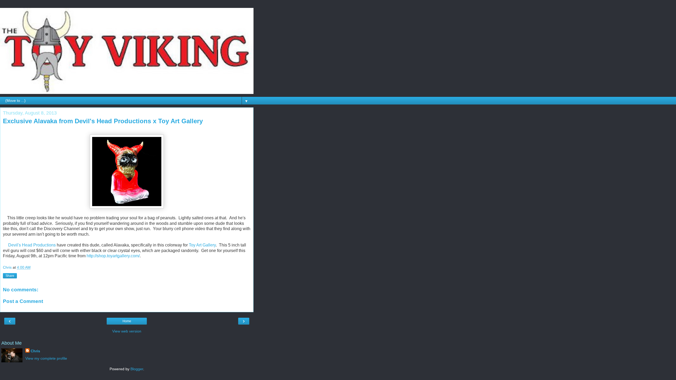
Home (127, 321)
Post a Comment (23, 301)
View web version (126, 331)
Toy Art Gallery (202, 245)
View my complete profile (46, 358)
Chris (35, 351)
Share (10, 276)
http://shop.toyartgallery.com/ (113, 256)
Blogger (136, 369)
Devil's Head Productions (32, 245)
